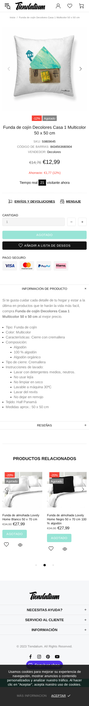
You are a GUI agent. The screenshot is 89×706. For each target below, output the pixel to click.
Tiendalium (30, 6)
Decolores (54, 152)
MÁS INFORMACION (32, 695)
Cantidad (10, 215)
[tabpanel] (22, 514)
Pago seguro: (14, 257)
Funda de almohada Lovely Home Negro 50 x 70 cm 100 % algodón (66, 519)
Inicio (12, 17)
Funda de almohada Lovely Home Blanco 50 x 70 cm (20, 517)
